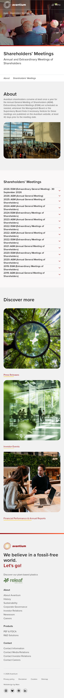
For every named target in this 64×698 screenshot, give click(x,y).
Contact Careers (12, 660)
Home (6, 13)
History (7, 599)
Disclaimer (22, 679)
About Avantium (12, 595)
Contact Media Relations (16, 652)
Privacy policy (9, 679)
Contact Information (14, 648)
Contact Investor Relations (17, 656)
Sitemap (44, 679)
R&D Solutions (11, 635)
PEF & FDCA (10, 631)
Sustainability (10, 603)
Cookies (34, 679)
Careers (8, 618)
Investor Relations (13, 610)
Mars (17, 684)
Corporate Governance (15, 607)
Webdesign (8, 684)
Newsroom (9, 614)
